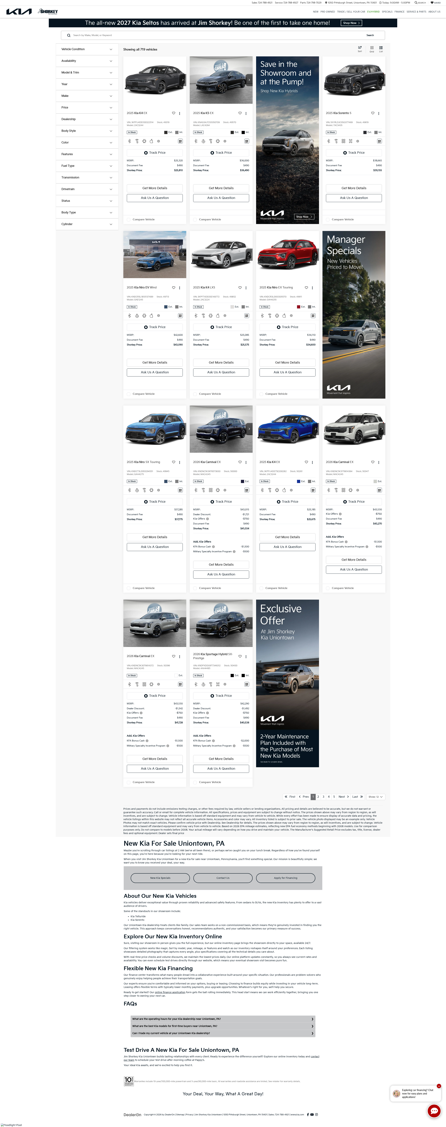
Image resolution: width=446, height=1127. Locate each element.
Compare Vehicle (144, 219)
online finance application (170, 992)
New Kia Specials (160, 878)
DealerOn (170, 1114)
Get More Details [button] (155, 188)
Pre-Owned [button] (328, 11)
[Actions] (180, 113)
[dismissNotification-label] (439, 1086)
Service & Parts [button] (416, 11)
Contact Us (223, 878)
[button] (182, 80)
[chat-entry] (434, 1111)
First (291, 797)
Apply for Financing (285, 878)
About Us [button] (434, 11)
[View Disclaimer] (159, 141)
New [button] (315, 11)
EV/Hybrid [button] (373, 11)
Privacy (189, 1114)
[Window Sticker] (180, 141)
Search (370, 35)
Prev (305, 797)
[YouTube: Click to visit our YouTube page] (312, 1114)
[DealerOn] (132, 1114)
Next (343, 797)
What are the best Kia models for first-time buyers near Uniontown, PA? (174, 1026)
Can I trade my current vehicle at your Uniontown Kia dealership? (171, 1033)
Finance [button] (400, 11)
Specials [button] (387, 11)
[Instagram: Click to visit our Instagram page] (316, 1114)
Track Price (157, 153)
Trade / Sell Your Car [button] (351, 11)
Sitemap (180, 1114)
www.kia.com (297, 1114)
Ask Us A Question (155, 198)
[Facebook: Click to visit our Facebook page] (308, 1114)
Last (356, 797)
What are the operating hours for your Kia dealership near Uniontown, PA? (176, 1019)
